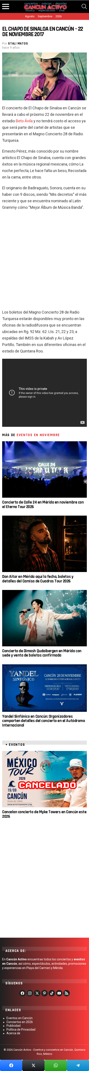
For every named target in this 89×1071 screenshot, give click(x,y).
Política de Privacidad (20, 1029)
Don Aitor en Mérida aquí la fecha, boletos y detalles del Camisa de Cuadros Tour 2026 (37, 579)
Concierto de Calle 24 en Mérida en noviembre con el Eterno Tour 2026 (43, 504)
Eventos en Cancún (19, 1018)
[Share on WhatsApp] (55, 1065)
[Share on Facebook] (11, 1065)
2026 (59, 16)
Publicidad (13, 1025)
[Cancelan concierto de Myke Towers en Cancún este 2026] (44, 779)
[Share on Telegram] (78, 1065)
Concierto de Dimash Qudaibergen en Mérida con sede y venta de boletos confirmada (41, 653)
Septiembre (45, 16)
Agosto (30, 16)
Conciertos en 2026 (19, 1022)
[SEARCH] (84, 6)
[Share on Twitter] (33, 1065)
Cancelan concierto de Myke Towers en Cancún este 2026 (44, 814)
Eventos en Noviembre (38, 435)
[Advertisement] (44, 261)
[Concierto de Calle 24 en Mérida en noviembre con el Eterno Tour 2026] (44, 469)
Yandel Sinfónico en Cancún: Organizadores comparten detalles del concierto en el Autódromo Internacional (43, 721)
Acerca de (13, 1033)
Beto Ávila (24, 121)
